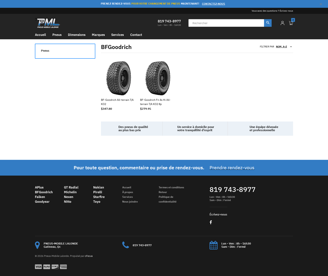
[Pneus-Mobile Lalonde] (48, 22)
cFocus (89, 256)
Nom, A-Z (281, 46)
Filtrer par (267, 46)
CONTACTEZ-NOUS (213, 4)
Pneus (45, 50)
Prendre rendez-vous (232, 167)
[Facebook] (211, 223)
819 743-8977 (169, 21)
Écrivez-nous (286, 10)
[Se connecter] (282, 23)
